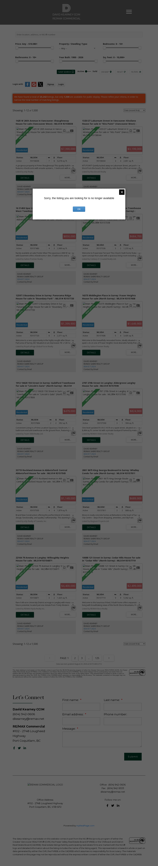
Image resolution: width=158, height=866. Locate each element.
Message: (69, 728)
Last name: (112, 700)
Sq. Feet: (114, 57)
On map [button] (105, 71)
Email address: (73, 714)
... (88, 658)
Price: (26, 43)
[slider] (16, 47)
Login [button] (61, 84)
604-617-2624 (23, 191)
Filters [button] (134, 71)
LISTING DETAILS (25, 178)
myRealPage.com (85, 826)
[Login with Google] (33, 86)
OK (79, 209)
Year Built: (71, 57)
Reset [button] (120, 71)
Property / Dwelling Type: (73, 43)
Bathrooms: (25, 57)
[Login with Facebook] (27, 86)
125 (97, 658)
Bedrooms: (113, 43)
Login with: (18, 84)
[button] (14, 748)
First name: (70, 700)
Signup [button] (50, 84)
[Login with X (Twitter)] (40, 86)
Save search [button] (64, 71)
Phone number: (115, 714)
